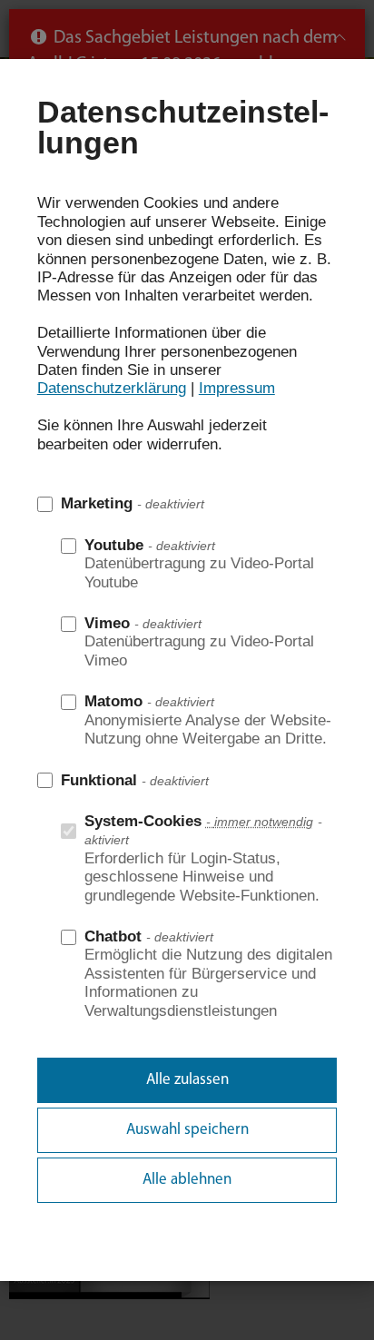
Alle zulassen (187, 1080)
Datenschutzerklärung (111, 388)
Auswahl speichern (187, 1130)
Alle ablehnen (187, 1179)
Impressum (237, 388)
